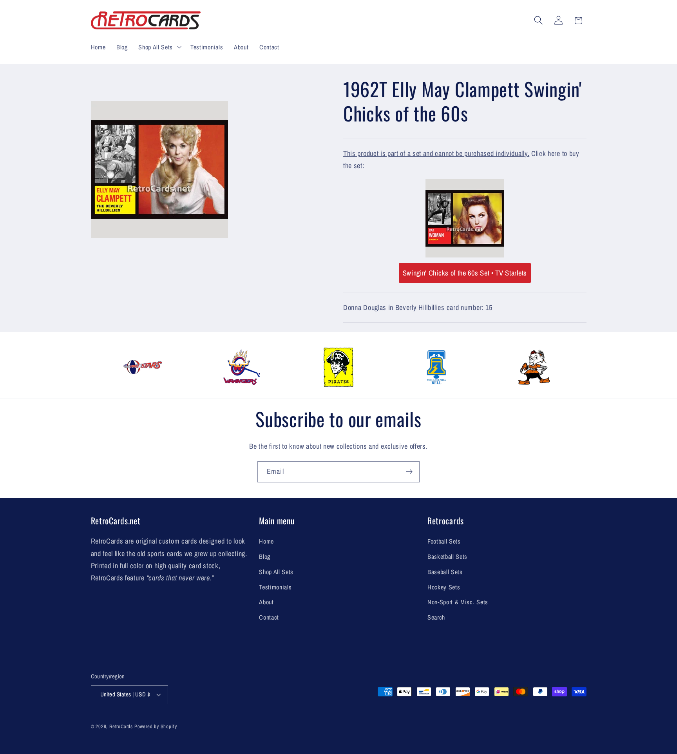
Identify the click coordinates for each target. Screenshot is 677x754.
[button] (159, 47)
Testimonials (275, 587)
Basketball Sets (447, 556)
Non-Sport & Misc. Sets (457, 602)
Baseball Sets (445, 571)
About (266, 602)
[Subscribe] (409, 471)
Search (436, 617)
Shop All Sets (276, 571)
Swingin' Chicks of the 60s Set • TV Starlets (465, 273)
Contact (269, 617)
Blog (264, 556)
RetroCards (121, 726)
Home (266, 541)
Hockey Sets (443, 587)
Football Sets (444, 541)
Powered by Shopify (155, 726)
